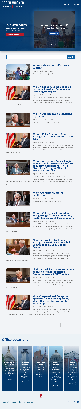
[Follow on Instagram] (74, 4)
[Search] (62, 4)
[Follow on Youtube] (77, 4)
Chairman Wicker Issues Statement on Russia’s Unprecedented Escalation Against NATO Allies (53, 272)
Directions (25, 382)
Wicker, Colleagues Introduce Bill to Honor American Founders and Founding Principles (52, 89)
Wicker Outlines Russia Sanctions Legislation (52, 115)
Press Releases (50, 95)
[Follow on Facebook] (68, 4)
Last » (62, 325)
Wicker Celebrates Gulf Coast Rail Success (54, 27)
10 (45, 325)
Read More (54, 34)
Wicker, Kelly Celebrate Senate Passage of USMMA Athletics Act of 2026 (53, 136)
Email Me (9, 379)
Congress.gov (28, 402)
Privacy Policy (17, 402)
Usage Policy (6, 402)
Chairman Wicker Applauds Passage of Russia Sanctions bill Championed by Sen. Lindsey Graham (51, 243)
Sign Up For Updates (15, 34)
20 (48, 325)
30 (52, 325)
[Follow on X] (71, 4)
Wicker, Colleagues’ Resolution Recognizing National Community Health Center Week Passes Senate (53, 215)
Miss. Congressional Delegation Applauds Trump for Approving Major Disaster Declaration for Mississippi (51, 300)
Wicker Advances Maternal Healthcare (48, 194)
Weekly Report (49, 71)
